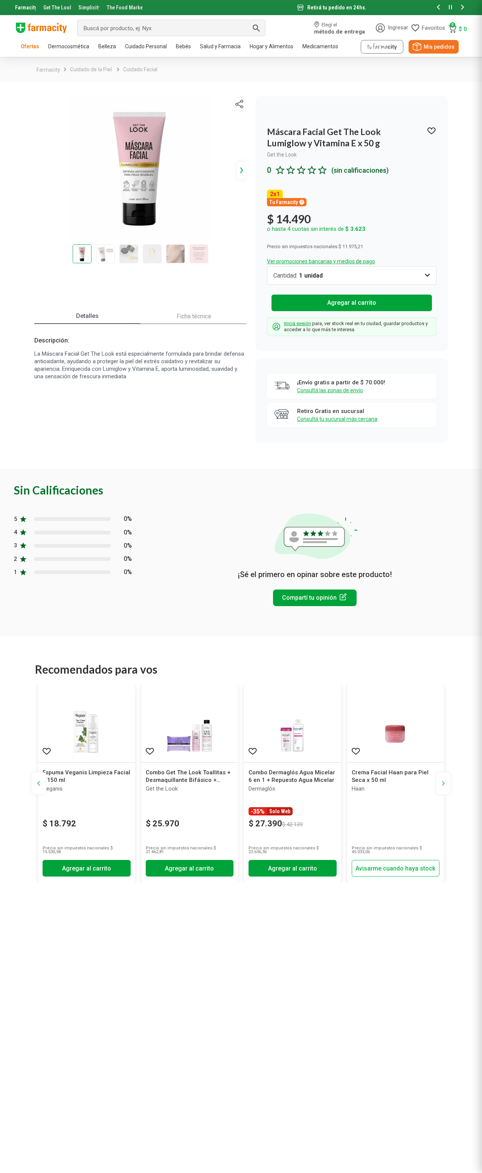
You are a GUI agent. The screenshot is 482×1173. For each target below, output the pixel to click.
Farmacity (25, 8)
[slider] (241, 7)
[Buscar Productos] (256, 28)
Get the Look (282, 155)
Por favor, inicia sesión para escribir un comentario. (315, 598)
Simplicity (88, 8)
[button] (438, 8)
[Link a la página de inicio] (48, 70)
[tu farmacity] (382, 46)
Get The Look (57, 8)
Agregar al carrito (351, 302)
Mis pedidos (439, 47)
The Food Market (124, 8)
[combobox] (171, 28)
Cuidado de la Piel (91, 69)
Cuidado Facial (140, 69)
